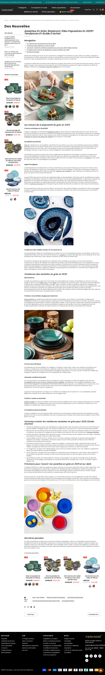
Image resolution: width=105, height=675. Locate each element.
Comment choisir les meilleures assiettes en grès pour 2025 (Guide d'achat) (52, 48)
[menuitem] (22, 9)
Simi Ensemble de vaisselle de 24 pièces (13, 131)
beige (42, 283)
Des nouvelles (15, 20)
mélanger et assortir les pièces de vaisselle (38, 137)
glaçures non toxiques (63, 171)
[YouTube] (86, 660)
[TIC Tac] (99, 656)
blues (54, 283)
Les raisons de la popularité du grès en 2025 (41, 44)
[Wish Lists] (97, 10)
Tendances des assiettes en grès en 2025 (40, 46)
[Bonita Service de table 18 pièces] (13, 178)
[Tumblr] (28, 607)
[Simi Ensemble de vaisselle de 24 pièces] (13, 119)
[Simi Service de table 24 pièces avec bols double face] (13, 148)
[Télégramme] (31, 607)
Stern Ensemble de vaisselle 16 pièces (13, 99)
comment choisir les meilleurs (49, 67)
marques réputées (92, 432)
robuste (87, 158)
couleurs (62, 255)
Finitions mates (29, 402)
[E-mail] (34, 607)
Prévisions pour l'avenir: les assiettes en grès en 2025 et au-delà (48, 50)
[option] (33, 571)
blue (10, 106)
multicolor (15, 199)
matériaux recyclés (36, 184)
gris (45, 283)
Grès (25, 145)
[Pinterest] (95, 656)
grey (17, 106)
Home (7, 20)
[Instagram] (91, 656)
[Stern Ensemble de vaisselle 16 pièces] (13, 87)
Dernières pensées (33, 52)
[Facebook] (25, 607)
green (6, 106)
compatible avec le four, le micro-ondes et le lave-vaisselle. (44, 382)
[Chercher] (94, 9)
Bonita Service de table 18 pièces (13, 190)
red (13, 106)
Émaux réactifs (29, 299)
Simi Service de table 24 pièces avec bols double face (13, 160)
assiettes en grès (53, 132)
